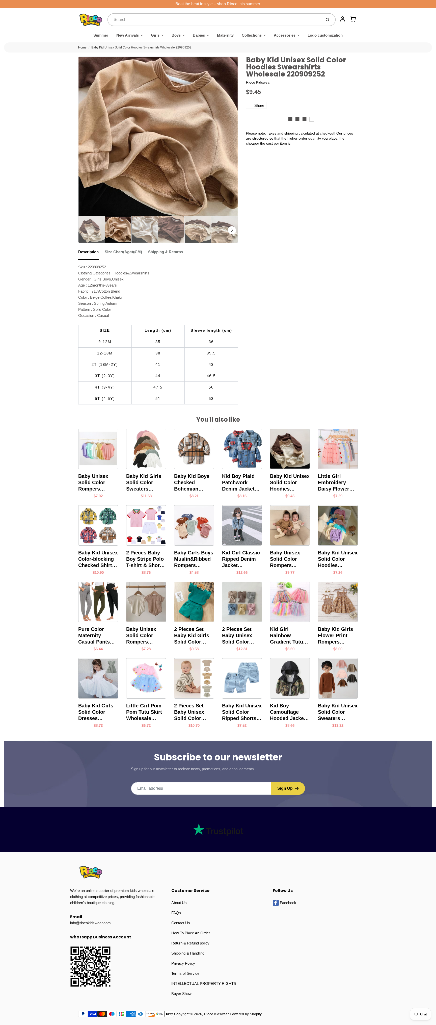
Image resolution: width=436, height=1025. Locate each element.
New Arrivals (127, 35)
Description (88, 252)
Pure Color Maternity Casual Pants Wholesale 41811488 (94, 635)
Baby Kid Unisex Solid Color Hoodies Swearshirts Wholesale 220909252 (141, 47)
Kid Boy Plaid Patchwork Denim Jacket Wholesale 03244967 (238, 482)
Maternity (225, 35)
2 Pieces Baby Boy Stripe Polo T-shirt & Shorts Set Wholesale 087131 (145, 559)
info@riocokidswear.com (90, 923)
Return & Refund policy (190, 943)
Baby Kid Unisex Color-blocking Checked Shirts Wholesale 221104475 (98, 559)
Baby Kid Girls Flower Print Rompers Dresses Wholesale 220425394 (335, 635)
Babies (199, 35)
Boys (176, 35)
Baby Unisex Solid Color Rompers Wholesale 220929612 (285, 559)
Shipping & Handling (187, 953)
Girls (155, 35)
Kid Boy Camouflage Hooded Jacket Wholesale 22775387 (288, 712)
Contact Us (180, 923)
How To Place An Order (190, 933)
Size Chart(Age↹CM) (123, 252)
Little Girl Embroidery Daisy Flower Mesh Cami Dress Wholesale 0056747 (333, 482)
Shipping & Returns (165, 252)
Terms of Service (185, 973)
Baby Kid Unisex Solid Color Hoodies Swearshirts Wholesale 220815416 (338, 559)
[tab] (91, 253)
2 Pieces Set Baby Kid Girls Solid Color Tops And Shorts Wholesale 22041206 (194, 635)
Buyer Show (181, 993)
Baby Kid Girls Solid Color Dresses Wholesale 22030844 (95, 712)
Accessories (284, 35)
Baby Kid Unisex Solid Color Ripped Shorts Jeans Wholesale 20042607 (242, 712)
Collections (252, 35)
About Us (179, 903)
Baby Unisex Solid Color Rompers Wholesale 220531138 (141, 635)
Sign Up (285, 788)
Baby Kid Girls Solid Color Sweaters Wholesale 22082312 (143, 482)
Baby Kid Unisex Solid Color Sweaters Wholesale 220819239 (338, 712)
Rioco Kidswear (258, 82)
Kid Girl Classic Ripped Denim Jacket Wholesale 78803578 (241, 559)
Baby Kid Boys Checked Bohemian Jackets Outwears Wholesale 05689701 (191, 482)
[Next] (232, 230)
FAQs (176, 913)
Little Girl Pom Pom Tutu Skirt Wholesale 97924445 (144, 712)
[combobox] (214, 19)
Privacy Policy (183, 963)
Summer (100, 35)
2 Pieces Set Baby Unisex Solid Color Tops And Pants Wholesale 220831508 (241, 635)
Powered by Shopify (246, 1014)
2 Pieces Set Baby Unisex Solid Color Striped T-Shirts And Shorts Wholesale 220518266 (193, 712)
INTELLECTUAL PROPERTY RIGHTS (203, 983)
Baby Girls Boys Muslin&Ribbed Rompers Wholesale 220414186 (193, 559)
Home (82, 47)
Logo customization (325, 35)
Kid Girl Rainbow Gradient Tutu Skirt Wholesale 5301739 (289, 635)
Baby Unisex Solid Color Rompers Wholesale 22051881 (93, 482)
